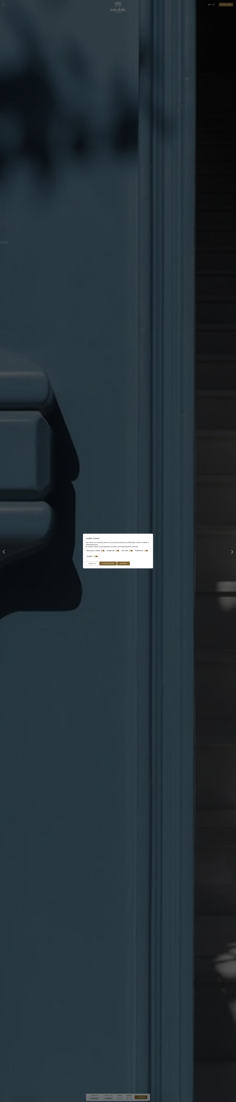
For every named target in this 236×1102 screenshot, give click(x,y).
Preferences (139, 550)
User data (124, 550)
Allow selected (108, 563)
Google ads (111, 550)
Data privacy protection (131, 546)
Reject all (92, 563)
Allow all (123, 563)
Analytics (90, 556)
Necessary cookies (93, 550)
